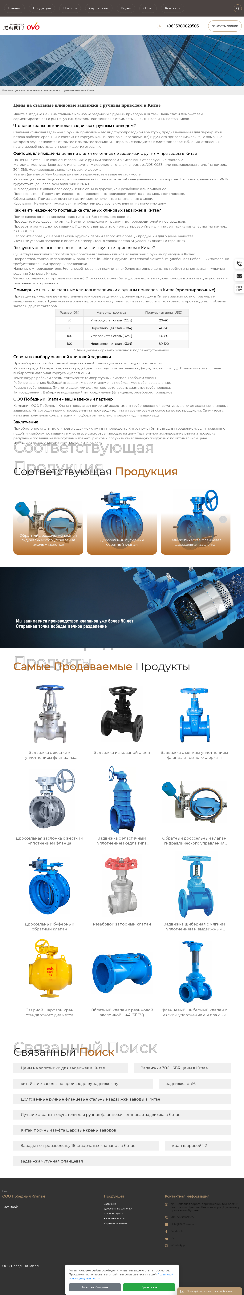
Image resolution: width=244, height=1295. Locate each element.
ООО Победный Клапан (51, 406)
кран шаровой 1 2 (189, 1145)
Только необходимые (95, 1287)
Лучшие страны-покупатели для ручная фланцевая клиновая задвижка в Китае (100, 1114)
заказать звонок (225, 26)
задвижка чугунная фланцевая (52, 1161)
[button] (223, 519)
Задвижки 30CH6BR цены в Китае (174, 1068)
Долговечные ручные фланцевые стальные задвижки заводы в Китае (90, 1099)
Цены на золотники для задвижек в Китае (63, 1068)
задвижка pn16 (181, 1083)
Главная (7, 90)
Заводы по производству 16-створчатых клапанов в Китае (78, 1145)
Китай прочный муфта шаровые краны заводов (68, 1130)
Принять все (149, 1287)
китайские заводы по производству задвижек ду (69, 1083)
